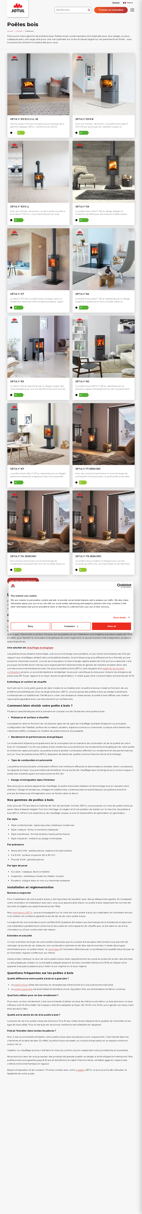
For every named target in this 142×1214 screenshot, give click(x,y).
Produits (19, 31)
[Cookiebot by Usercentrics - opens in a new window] (119, 586)
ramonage (53, 949)
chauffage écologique (40, 647)
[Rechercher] (89, 10)
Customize (69, 626)
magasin (80, 1070)
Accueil (10, 31)
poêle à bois (21, 984)
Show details (119, 617)
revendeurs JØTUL (22, 912)
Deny (30, 626)
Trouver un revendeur (111, 10)
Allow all (111, 626)
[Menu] (132, 10)
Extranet (116, 3)
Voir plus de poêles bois (23, 581)
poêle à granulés (23, 989)
